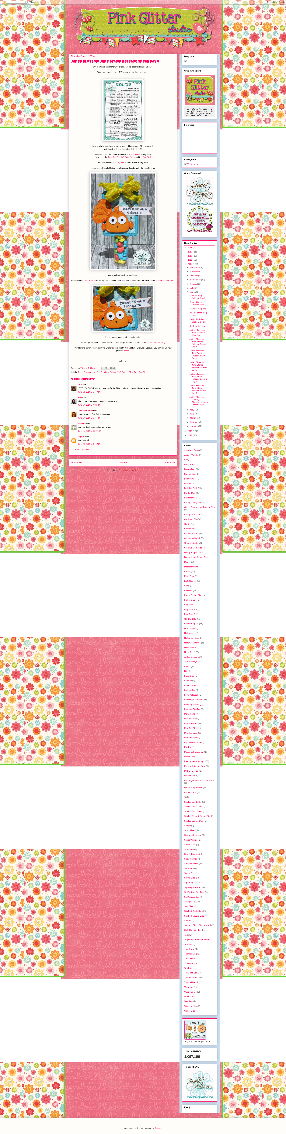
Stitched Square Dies (194, 916)
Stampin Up (189, 901)
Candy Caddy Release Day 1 (197, 303)
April (192, 414)
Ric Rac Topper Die (193, 787)
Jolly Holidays (190, 661)
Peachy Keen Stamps (194, 761)
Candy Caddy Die (192, 502)
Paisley (187, 747)
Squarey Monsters (193, 887)
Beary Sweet (190, 479)
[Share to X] (108, 368)
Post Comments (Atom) (129, 470)
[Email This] (102, 368)
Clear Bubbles (90, 281)
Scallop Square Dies (193, 821)
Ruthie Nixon (190, 792)
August (193, 284)
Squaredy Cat (190, 882)
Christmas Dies (191, 533)
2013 (190, 431)
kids (186, 671)
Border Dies (189, 493)
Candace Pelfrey (85, 410)
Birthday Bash (190, 488)
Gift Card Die (190, 619)
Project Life (189, 775)
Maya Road (189, 714)
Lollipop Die (189, 690)
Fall (186, 585)
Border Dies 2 (190, 498)
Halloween (189, 633)
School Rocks (134, 154)
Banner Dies (190, 474)
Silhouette (189, 849)
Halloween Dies (191, 638)
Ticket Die (188, 963)
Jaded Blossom (84, 372)
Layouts (188, 680)
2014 (190, 264)
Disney (187, 562)
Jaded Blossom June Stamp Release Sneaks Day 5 (198, 343)
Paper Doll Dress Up (193, 752)
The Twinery (190, 958)
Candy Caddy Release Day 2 (197, 296)
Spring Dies (189, 873)
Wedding (188, 1001)
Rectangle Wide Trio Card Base (199, 780)
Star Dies (188, 906)
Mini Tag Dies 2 (191, 733)
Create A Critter (191, 543)
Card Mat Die (190, 519)
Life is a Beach (191, 685)
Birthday (188, 483)
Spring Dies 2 (190, 878)
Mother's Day (190, 737)
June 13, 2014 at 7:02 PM (89, 405)
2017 (190, 252)
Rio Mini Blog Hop (197, 308)
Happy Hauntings (192, 643)
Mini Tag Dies (190, 728)
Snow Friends (190, 859)
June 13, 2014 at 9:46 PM (89, 418)
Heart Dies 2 (190, 647)
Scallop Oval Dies (192, 811)
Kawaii (187, 666)
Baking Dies (189, 469)
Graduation (189, 628)
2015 (190, 260)
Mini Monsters (191, 723)
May (192, 410)
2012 (190, 435)
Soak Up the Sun (197, 326)
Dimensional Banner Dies (196, 557)
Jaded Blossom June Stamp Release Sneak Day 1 (197, 389)
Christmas (189, 528)
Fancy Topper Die (192, 595)
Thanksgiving (190, 954)
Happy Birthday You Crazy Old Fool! (198, 320)
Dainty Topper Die (192, 552)
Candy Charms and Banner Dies (199, 507)
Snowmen (189, 868)
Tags (186, 935)
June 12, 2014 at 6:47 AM (89, 392)
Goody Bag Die (191, 623)
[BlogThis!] (105, 368)
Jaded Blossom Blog (156, 342)
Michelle (82, 423)
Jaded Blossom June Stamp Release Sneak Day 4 (197, 354)
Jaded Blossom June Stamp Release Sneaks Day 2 (198, 378)
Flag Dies (188, 604)
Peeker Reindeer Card (194, 766)
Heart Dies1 (189, 652)
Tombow (188, 968)
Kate (80, 397)
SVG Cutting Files (125, 372)
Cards (187, 524)
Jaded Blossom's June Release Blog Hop (197, 332)
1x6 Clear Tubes (128, 157)
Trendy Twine (190, 977)
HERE (126, 351)
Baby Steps (189, 464)
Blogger (158, 1128)
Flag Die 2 (146, 157)
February (194, 422)
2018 (190, 247)
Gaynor (81, 436)
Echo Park (189, 576)
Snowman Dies (191, 863)
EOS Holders (190, 581)
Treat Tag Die (114, 157)
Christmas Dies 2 (192, 538)
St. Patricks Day (191, 897)
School (113, 372)
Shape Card (190, 844)
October (194, 275)
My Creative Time (192, 742)
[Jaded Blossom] (199, 204)
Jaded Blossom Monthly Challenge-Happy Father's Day (198, 401)
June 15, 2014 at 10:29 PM (89, 431)
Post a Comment (82, 449)
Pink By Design (191, 771)
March (193, 418)
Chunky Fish (119, 162)
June (192, 292)
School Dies (189, 830)
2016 (190, 256)
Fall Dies (188, 590)
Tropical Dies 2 (191, 982)
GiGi (80, 384)
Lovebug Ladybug (192, 704)
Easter (187, 571)
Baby (186, 459)
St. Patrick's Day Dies (194, 892)
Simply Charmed (192, 854)
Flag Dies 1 (189, 609)
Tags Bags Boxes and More (197, 939)
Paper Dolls (189, 756)
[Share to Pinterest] (114, 368)
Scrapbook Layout (192, 835)
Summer (188, 920)
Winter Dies (189, 1011)
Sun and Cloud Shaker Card (197, 925)
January (194, 426)
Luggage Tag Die (192, 709)
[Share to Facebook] (111, 368)
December (195, 267)
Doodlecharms (191, 567)
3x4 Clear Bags (191, 450)
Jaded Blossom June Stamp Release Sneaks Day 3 (198, 366)
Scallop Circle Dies (193, 806)
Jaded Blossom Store (164, 281)
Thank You (189, 949)
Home (123, 462)
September (195, 279)
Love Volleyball (191, 695)
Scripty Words (190, 840)
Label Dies (189, 676)
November (195, 271)
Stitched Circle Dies (193, 911)
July (192, 288)
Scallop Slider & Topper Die (197, 816)
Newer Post (77, 462)
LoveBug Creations (101, 372)
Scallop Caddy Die (193, 802)
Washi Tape (189, 996)
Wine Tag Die (190, 1006)
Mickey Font (190, 718)
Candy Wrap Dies (192, 514)
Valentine (188, 987)
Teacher (188, 944)
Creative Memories (193, 548)
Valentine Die (190, 992)
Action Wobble (191, 455)
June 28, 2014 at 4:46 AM (89, 444)
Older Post (169, 462)
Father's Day (190, 600)
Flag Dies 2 (189, 614)
